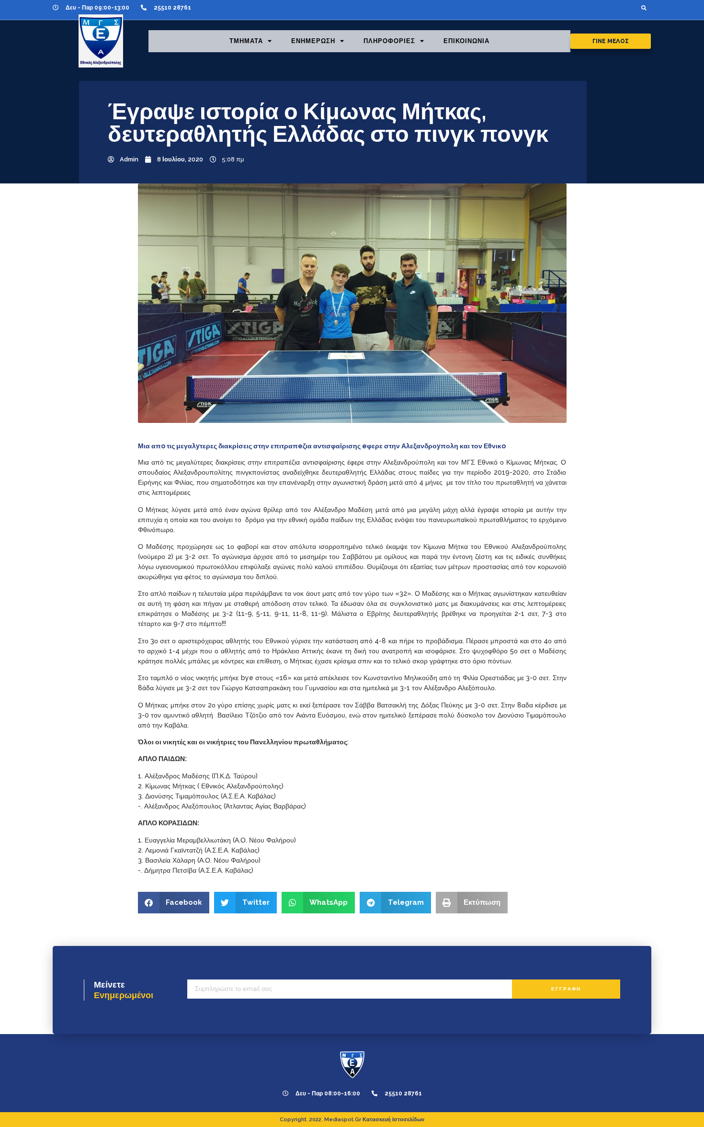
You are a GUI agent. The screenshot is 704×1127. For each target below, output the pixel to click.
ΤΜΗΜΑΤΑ (246, 41)
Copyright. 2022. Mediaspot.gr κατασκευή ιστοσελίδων (352, 1119)
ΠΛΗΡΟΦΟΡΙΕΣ (389, 41)
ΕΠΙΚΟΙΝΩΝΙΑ (466, 41)
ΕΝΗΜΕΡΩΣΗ (313, 41)
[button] (643, 7)
